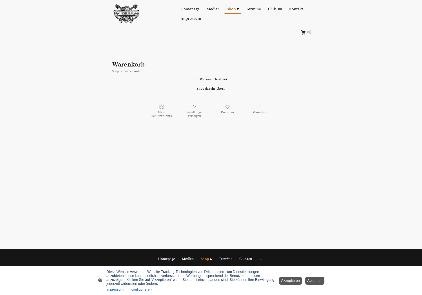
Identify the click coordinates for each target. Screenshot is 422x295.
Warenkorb (132, 71)
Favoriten (227, 112)
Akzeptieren (290, 280)
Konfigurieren (141, 289)
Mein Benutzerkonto (161, 114)
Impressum (115, 289)
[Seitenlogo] (126, 14)
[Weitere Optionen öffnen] (260, 259)
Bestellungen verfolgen (195, 114)
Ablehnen (314, 280)
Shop (115, 71)
